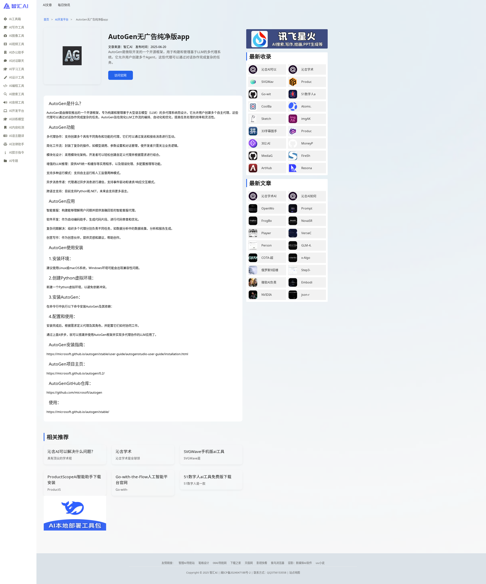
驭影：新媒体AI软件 (300, 563)
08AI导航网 (219, 563)
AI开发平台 (61, 19)
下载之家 (235, 563)
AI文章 (47, 5)
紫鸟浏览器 (277, 563)
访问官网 (120, 75)
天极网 (249, 563)
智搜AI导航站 (187, 563)
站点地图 (294, 572)
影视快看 (261, 563)
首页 (46, 19)
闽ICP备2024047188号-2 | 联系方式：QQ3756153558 (254, 572)
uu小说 (320, 563)
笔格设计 (203, 563)
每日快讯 (64, 5)
